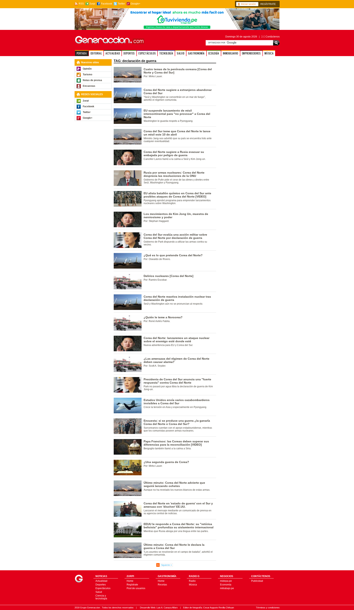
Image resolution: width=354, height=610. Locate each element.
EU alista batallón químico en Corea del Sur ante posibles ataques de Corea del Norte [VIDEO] (177, 195)
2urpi (92, 3)
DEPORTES (129, 53)
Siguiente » (166, 565)
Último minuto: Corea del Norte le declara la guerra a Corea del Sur (174, 546)
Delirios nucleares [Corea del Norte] (168, 276)
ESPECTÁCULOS (147, 53)
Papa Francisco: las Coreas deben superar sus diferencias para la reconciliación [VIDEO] (176, 443)
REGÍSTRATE (268, 4)
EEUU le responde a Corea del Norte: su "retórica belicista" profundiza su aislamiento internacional (178, 525)
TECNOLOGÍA (166, 53)
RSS (81, 3)
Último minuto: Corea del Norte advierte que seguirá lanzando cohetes (174, 484)
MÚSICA (269, 53)
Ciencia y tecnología (101, 597)
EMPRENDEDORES (251, 53)
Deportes (100, 584)
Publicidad (257, 581)
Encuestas (89, 86)
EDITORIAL (96, 53)
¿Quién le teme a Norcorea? (163, 317)
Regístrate (132, 584)
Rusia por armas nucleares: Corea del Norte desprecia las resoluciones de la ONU (174, 174)
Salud (98, 592)
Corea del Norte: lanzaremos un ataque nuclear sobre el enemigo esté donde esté (176, 339)
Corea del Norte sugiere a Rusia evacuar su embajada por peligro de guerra (174, 153)
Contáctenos (273, 36)
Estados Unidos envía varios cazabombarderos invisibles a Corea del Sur (177, 401)
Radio (192, 581)
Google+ (135, 3)
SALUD (180, 53)
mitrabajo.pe (227, 588)
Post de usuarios (136, 588)
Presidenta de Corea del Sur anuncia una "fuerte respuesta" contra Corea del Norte (177, 381)
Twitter (121, 3)
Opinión (87, 68)
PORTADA (82, 53)
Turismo (87, 74)
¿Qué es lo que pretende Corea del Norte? (173, 255)
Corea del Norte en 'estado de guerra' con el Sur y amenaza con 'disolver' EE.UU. (178, 505)
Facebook (106, 3)
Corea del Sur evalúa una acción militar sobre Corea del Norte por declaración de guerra (175, 236)
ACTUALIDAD (113, 53)
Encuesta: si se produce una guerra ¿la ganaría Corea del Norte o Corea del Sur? (177, 422)
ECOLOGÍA (213, 53)
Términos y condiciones (268, 607)
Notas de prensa (92, 80)
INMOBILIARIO (230, 53)
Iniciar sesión (248, 4)
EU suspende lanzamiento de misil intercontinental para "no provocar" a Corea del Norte (177, 114)
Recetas (162, 584)
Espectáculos (102, 588)
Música (193, 584)
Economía (225, 584)
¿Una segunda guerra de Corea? (166, 462)
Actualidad (101, 581)
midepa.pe (226, 581)
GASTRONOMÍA (196, 53)
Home (130, 581)
